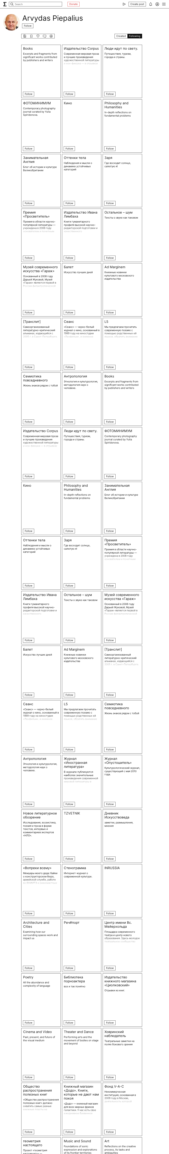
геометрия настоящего (32, 1143)
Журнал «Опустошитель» (118, 761)
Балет (69, 267)
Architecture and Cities (36, 925)
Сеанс (69, 322)
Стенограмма (75, 868)
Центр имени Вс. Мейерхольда (118, 925)
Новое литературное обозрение (40, 815)
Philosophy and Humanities (116, 105)
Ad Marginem (114, 267)
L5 (106, 322)
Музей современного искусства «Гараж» (40, 269)
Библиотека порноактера (74, 979)
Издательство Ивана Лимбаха (80, 214)
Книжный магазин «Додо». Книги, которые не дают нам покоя (81, 1092)
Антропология (75, 376)
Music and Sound (77, 1141)
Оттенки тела (75, 158)
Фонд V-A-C (114, 1086)
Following (134, 36)
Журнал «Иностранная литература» (75, 763)
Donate (73, 4)
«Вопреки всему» (37, 868)
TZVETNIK (72, 813)
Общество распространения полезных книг (37, 1090)
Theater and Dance (79, 1032)
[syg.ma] (5, 4)
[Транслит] (32, 322)
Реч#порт (72, 923)
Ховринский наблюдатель (115, 1034)
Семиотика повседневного (35, 378)
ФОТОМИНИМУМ (37, 103)
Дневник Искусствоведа (116, 815)
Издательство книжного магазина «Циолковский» (120, 981)
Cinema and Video (37, 1032)
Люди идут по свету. (121, 48)
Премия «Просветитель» (36, 214)
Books (28, 48)
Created (121, 36)
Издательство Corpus (81, 48)
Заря (108, 158)
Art (106, 1141)
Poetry (28, 977)
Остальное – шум (118, 212)
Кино (68, 103)
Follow (28, 25)
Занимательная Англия (35, 160)
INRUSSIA (112, 868)
